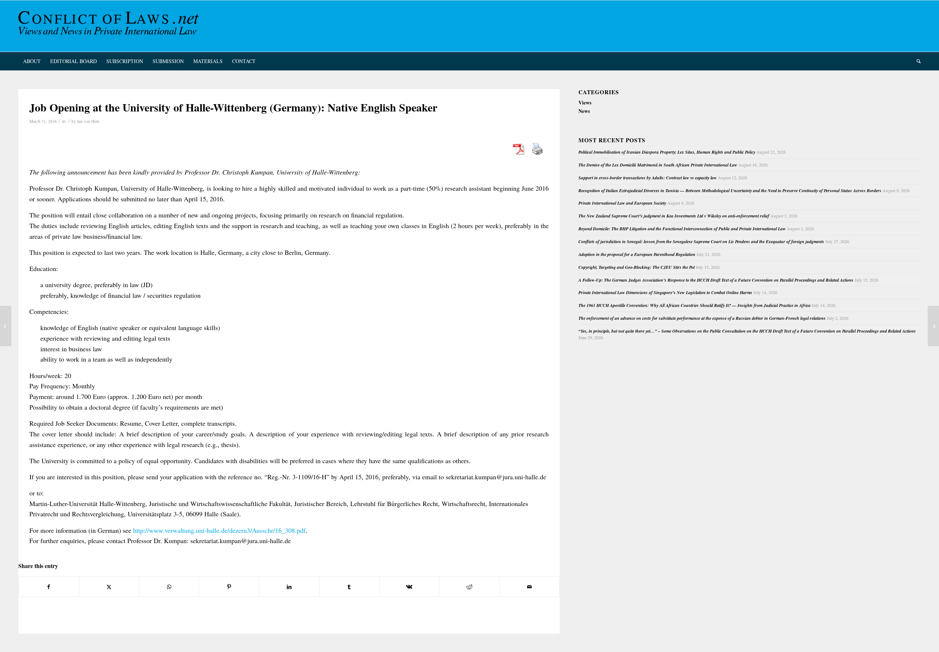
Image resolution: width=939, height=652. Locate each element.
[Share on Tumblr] (349, 587)
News (584, 111)
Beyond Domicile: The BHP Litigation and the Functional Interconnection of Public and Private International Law (682, 229)
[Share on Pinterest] (229, 587)
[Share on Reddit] (469, 587)
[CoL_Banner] (110, 26)
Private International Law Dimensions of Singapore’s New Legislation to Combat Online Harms (665, 292)
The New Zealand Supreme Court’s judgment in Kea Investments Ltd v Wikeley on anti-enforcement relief (673, 216)
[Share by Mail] (529, 587)
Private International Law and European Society (622, 203)
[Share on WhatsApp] (169, 587)
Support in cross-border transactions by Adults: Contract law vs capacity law (647, 178)
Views (584, 102)
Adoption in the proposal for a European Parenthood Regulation (636, 254)
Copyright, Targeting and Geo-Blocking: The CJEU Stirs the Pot (636, 267)
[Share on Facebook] (49, 587)
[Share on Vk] (409, 587)
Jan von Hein (88, 121)
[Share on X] (109, 587)
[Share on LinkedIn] (289, 587)
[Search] (916, 61)
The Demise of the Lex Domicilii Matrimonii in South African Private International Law (657, 165)
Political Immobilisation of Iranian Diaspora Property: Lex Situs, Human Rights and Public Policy (666, 152)
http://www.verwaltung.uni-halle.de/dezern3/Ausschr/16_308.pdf (219, 530)
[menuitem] (31, 61)
